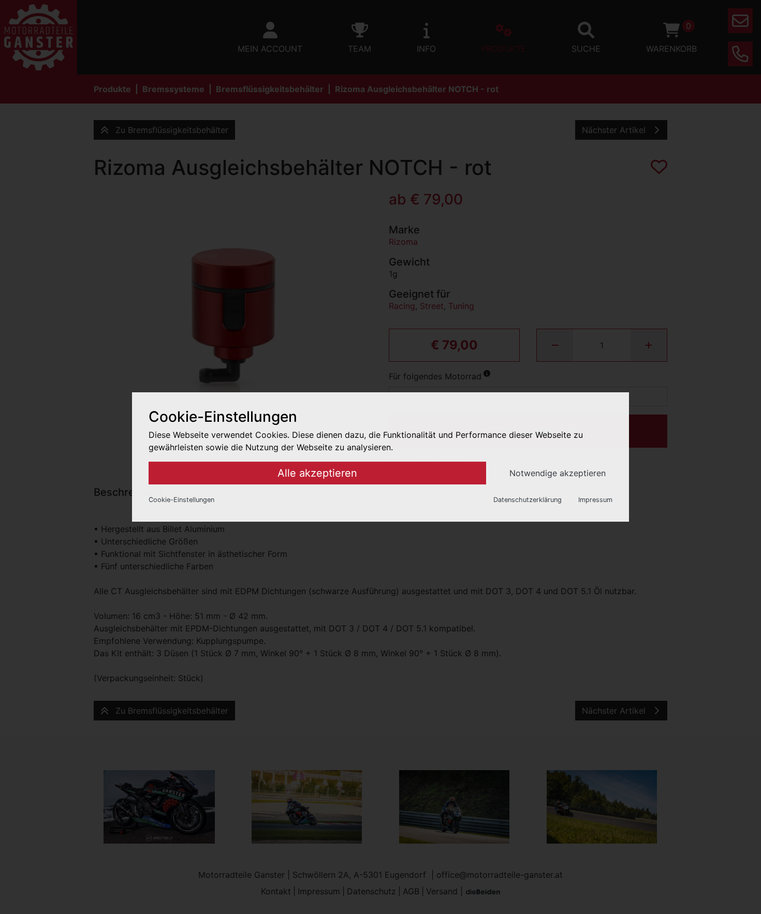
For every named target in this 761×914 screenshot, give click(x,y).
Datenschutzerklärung (527, 500)
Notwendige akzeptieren (557, 473)
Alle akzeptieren (317, 473)
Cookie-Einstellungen (181, 500)
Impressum (595, 500)
